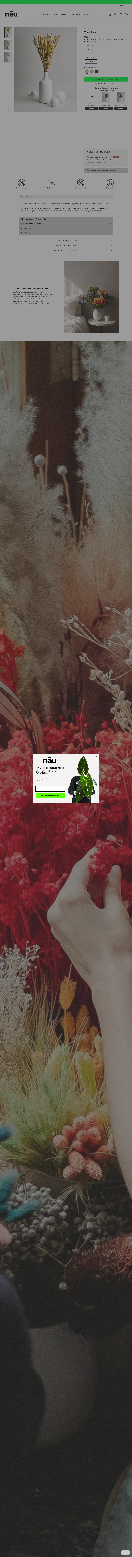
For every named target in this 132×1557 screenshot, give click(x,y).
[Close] (96, 756)
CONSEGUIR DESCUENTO (50, 795)
